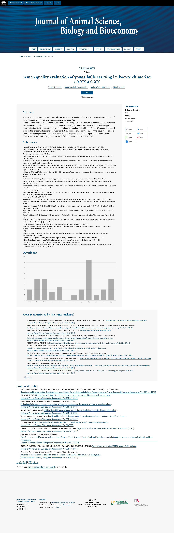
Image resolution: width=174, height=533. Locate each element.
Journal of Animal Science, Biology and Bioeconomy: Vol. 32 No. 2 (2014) (51, 333)
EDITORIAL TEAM (113, 49)
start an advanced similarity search (41, 467)
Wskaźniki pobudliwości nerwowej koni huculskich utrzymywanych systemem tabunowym (71, 422)
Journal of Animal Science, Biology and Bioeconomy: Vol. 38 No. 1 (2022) (109, 355)
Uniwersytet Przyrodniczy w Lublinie (63, 503)
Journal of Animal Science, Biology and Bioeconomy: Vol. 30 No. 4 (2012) (49, 458)
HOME (33, 49)
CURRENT (58, 49)
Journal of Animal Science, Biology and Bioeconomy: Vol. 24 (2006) (47, 425)
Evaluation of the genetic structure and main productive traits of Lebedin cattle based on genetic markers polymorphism (66, 348)
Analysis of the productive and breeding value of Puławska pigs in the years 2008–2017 (104, 371)
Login (57, 3)
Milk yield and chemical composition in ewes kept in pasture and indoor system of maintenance (88, 416)
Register (48, 3)
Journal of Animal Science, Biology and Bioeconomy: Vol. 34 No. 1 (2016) (51, 368)
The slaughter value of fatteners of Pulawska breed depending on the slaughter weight (55, 328)
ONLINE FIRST (45, 49)
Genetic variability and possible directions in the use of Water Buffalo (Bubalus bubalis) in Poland (59, 392)
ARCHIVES (70, 49)
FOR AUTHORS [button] (84, 49)
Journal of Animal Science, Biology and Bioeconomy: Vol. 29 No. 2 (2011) (49, 413)
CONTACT (127, 49)
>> (31, 377)
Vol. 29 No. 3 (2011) (39, 56)
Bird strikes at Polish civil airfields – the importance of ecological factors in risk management (73, 395)
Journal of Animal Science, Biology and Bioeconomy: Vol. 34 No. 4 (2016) (51, 340)
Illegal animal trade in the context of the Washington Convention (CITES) (105, 428)
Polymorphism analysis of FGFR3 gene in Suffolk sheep (114, 446)
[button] (130, 129)
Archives (28, 56)
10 (34, 462)
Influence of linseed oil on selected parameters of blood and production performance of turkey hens (60, 455)
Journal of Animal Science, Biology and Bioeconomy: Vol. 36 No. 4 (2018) (108, 328)
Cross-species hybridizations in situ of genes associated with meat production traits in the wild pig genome (115, 358)
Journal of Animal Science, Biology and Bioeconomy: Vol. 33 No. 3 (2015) (51, 361)
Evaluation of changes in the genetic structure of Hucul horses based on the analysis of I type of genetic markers (66, 404)
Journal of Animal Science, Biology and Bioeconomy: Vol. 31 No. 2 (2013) (49, 407)
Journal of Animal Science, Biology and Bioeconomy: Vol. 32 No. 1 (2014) (49, 398)
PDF (87, 92)
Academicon (67, 505)
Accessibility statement (34, 3)
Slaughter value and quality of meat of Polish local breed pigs (126, 320)
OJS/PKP (58, 507)
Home (21, 56)
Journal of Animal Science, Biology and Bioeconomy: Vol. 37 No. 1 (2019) (51, 373)
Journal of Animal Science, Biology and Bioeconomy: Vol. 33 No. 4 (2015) (127, 392)
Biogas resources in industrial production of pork (65, 343)
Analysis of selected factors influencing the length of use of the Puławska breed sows (55, 355)
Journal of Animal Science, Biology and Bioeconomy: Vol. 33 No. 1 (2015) (49, 449)
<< (17, 462)
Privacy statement (16, 3)
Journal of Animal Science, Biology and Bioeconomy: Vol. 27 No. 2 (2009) (49, 419)
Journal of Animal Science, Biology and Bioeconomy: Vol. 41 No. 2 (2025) (49, 431)
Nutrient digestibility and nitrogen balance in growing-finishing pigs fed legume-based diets (80, 410)
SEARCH (139, 49)
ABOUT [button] (98, 49)
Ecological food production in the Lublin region (95, 331)
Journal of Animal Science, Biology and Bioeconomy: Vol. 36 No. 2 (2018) (106, 343)
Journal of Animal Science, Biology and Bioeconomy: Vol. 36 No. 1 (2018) (51, 323)
